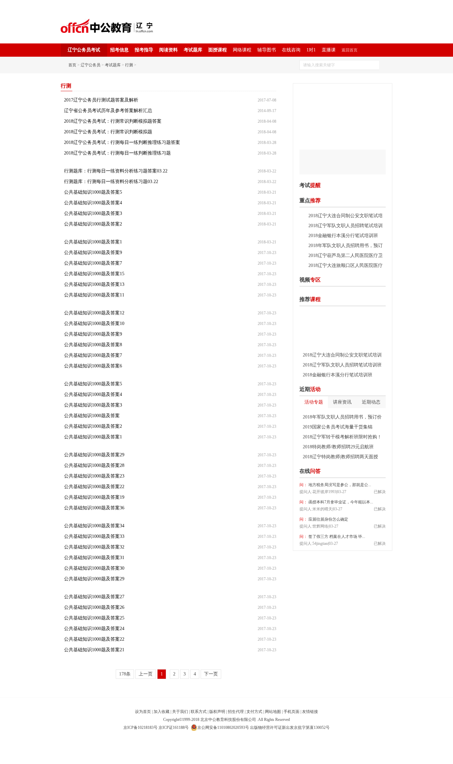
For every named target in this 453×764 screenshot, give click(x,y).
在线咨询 (291, 49)
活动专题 (313, 402)
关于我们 (180, 711)
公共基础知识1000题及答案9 (93, 252)
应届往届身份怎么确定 (327, 519)
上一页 (146, 673)
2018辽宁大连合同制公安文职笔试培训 (342, 354)
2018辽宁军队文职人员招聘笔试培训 (345, 225)
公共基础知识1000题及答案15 (94, 273)
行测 (129, 65)
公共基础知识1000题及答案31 (94, 557)
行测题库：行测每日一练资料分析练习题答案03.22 (115, 170)
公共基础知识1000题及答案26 (94, 607)
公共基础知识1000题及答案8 (93, 344)
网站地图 (273, 711)
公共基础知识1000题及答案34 (94, 525)
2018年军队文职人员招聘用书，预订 (345, 245)
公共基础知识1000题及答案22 (94, 486)
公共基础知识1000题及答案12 (94, 312)
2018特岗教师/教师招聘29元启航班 (338, 446)
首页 (72, 65)
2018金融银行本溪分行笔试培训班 (343, 235)
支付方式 (254, 711)
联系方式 (199, 711)
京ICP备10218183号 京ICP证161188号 (156, 727)
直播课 (329, 49)
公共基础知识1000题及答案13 (94, 284)
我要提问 (375, 471)
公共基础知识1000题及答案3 (93, 213)
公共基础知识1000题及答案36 (94, 507)
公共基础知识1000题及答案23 (94, 476)
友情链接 (310, 711)
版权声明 (217, 711)
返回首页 (349, 50)
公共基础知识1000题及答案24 (94, 628)
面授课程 (217, 49)
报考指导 (144, 49)
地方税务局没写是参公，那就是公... (339, 484)
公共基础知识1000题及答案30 (94, 568)
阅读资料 (168, 49)
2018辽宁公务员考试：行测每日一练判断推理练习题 (117, 153)
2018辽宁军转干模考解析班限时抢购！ (342, 436)
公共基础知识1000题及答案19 (94, 497)
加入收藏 (161, 711)
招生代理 (236, 711)
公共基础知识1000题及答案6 (93, 365)
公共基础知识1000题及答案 (92, 415)
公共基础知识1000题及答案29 (94, 454)
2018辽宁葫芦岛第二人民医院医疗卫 (345, 255)
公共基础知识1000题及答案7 (93, 263)
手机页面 (291, 711)
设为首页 (143, 711)
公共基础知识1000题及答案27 (94, 596)
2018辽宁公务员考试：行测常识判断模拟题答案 (113, 121)
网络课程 (242, 49)
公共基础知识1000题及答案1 (93, 241)
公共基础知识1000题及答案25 (94, 617)
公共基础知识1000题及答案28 (94, 465)
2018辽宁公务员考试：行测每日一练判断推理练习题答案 (122, 142)
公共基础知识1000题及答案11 (94, 294)
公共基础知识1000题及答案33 (94, 536)
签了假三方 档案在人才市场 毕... (336, 536)
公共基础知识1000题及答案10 (94, 323)
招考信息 (119, 49)
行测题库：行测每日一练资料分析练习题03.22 (111, 181)
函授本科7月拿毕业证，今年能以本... (340, 502)
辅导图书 (266, 49)
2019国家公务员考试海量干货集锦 (337, 426)
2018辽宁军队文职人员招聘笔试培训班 (342, 364)
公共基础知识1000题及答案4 (93, 202)
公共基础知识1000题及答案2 (93, 224)
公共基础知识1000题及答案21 (94, 649)
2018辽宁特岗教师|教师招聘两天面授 (340, 456)
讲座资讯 (342, 402)
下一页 (211, 673)
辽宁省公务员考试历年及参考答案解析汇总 (108, 110)
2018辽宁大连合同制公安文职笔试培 (345, 215)
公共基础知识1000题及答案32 (94, 546)
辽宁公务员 (90, 65)
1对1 (311, 49)
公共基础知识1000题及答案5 (93, 192)
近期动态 (371, 402)
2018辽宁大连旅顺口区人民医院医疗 (345, 265)
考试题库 (193, 49)
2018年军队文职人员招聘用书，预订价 (342, 416)
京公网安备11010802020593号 (223, 727)
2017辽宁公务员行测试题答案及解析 (101, 99)
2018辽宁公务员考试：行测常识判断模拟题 (108, 131)
